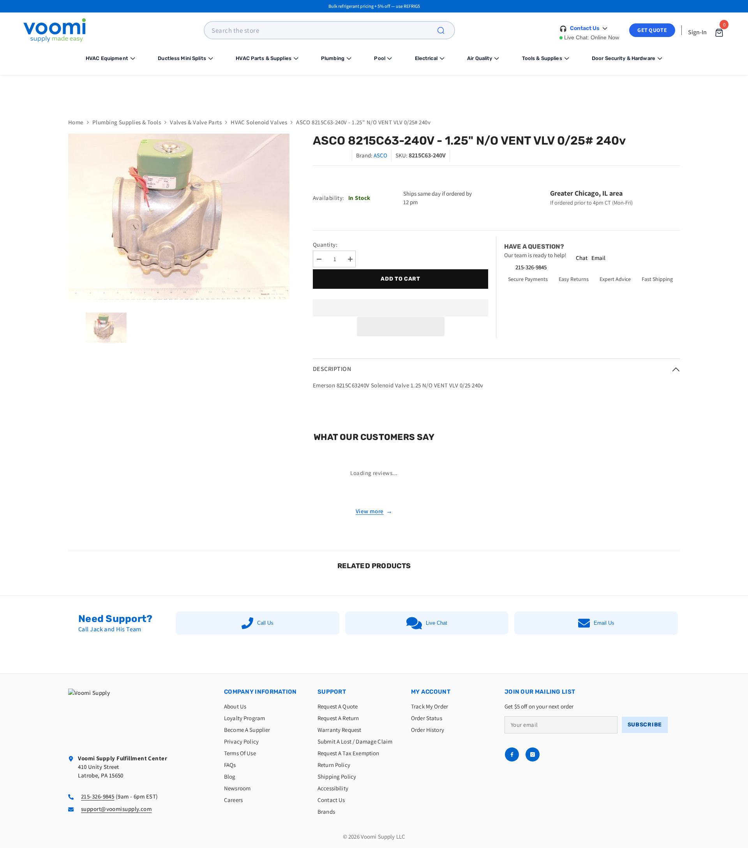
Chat (581, 257)
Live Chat (436, 623)
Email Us (604, 623)
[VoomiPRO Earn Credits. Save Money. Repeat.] (374, 90)
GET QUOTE (652, 30)
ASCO (380, 155)
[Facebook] (512, 754)
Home (75, 122)
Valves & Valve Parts (196, 122)
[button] (401, 326)
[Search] (445, 30)
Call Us (265, 623)
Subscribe (645, 724)
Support (332, 691)
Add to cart (399, 279)
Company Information (260, 691)
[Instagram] (532, 754)
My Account (430, 691)
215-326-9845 (531, 267)
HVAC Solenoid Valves (259, 122)
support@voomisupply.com (116, 809)
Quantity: (325, 244)
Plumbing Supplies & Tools (126, 122)
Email (598, 257)
